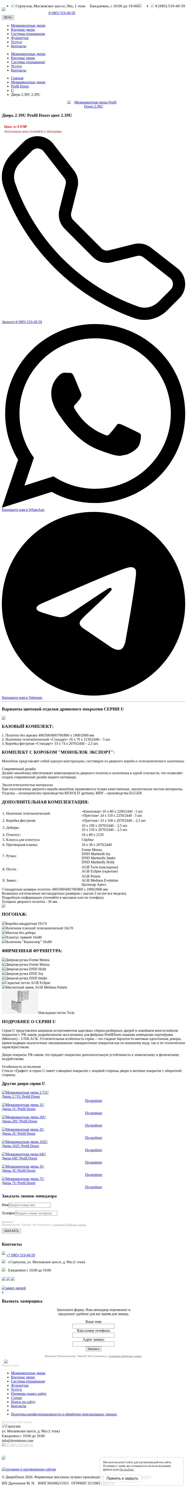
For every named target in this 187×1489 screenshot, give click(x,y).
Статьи (16, 1398)
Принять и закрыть (122, 1478)
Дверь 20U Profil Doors (19, 1121)
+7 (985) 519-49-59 (20, 1255)
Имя (5, 1205)
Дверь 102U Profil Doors (20, 1146)
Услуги (16, 42)
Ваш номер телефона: (93, 1330)
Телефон (8, 1213)
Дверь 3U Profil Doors (18, 1171)
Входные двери (23, 30)
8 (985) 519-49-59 (19, 1445)
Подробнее (93, 1101)
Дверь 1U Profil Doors (18, 1109)
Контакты (18, 46)
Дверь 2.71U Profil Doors (21, 1096)
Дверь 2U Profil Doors (18, 1133)
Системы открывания (28, 34)
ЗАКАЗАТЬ (11, 1231)
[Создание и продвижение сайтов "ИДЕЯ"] (29, 1469)
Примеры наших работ (29, 1394)
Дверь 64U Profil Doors (19, 1158)
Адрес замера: (93, 1339)
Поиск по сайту (23, 1402)
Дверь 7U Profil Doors (18, 1183)
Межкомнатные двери (28, 25)
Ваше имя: (94, 1322)
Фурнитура (20, 38)
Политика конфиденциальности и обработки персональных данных (64, 1414)
